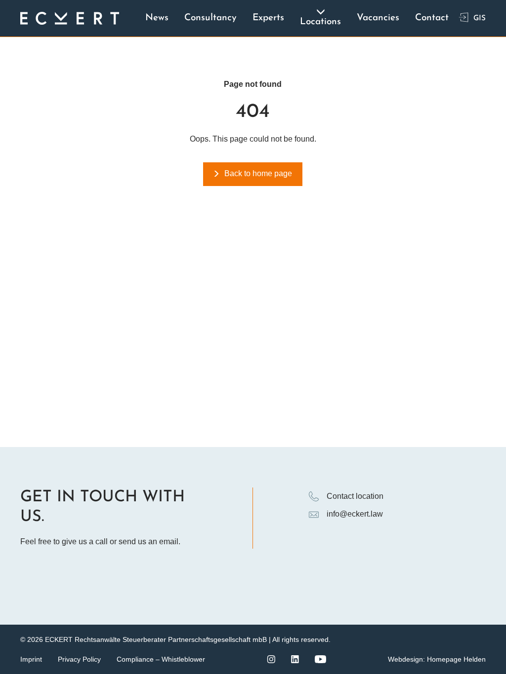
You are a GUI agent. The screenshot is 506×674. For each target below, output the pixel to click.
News (157, 18)
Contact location (355, 496)
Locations (320, 22)
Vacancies (378, 18)
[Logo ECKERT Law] (69, 18)
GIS (479, 18)
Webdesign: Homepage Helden (437, 659)
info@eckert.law (355, 514)
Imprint (31, 659)
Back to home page (258, 173)
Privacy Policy (79, 659)
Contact (432, 18)
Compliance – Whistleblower (161, 659)
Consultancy (210, 18)
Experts (268, 18)
